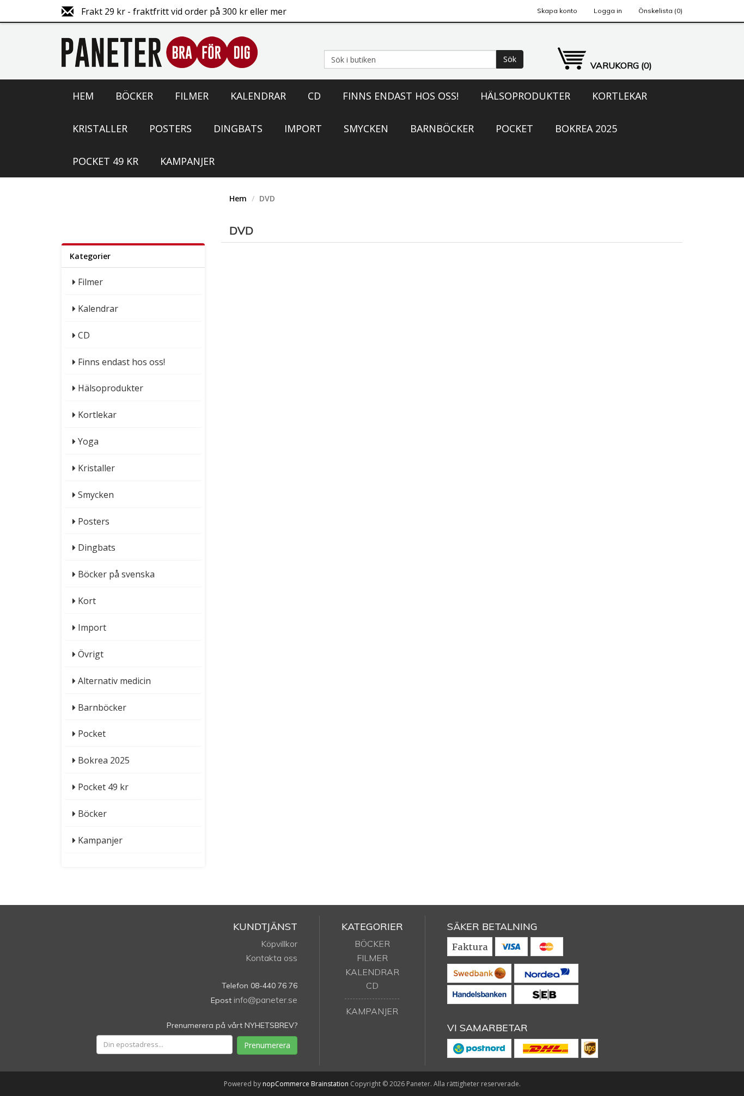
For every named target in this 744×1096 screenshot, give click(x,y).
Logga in (608, 11)
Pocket (514, 128)
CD (314, 95)
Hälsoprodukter (525, 95)
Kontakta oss (271, 957)
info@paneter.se (265, 999)
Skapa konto (557, 11)
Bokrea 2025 (586, 128)
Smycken (366, 128)
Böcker (134, 95)
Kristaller (99, 128)
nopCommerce (286, 1083)
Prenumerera (267, 1045)
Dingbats (238, 128)
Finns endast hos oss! (401, 95)
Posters (170, 128)
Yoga (88, 441)
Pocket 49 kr (105, 161)
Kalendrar (258, 95)
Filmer (192, 95)
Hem (83, 95)
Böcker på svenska (116, 574)
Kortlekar (619, 95)
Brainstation (330, 1083)
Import (303, 128)
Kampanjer (187, 161)
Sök (509, 59)
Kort (87, 601)
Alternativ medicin (114, 681)
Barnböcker (442, 128)
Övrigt (90, 654)
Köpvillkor (279, 943)
